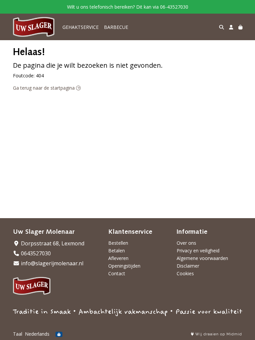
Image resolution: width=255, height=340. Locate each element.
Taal (17, 334)
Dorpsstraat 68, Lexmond (52, 243)
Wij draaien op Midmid (218, 334)
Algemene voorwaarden (202, 258)
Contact (116, 273)
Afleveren (118, 258)
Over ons (186, 243)
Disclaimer (188, 266)
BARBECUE (116, 27)
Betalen (116, 250)
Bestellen (118, 243)
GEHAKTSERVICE (80, 27)
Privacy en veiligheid (198, 250)
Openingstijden (124, 266)
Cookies (185, 273)
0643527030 (35, 253)
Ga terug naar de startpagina (44, 88)
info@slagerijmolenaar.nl (51, 263)
